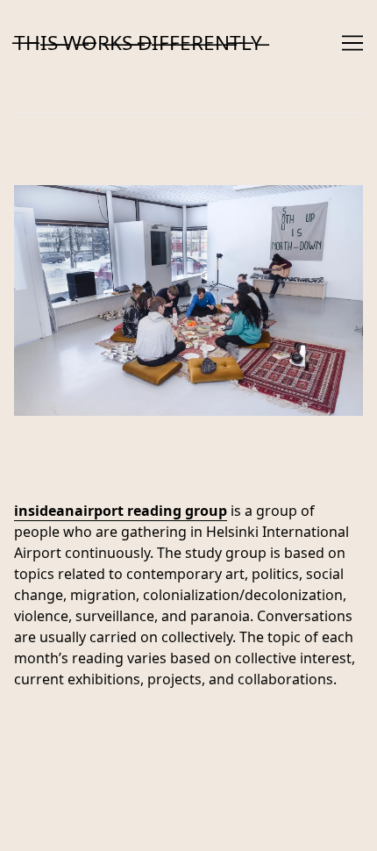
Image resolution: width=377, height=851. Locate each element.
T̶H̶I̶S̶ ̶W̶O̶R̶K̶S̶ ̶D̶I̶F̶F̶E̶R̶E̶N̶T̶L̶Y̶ (138, 42)
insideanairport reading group (120, 510)
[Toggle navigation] (352, 43)
